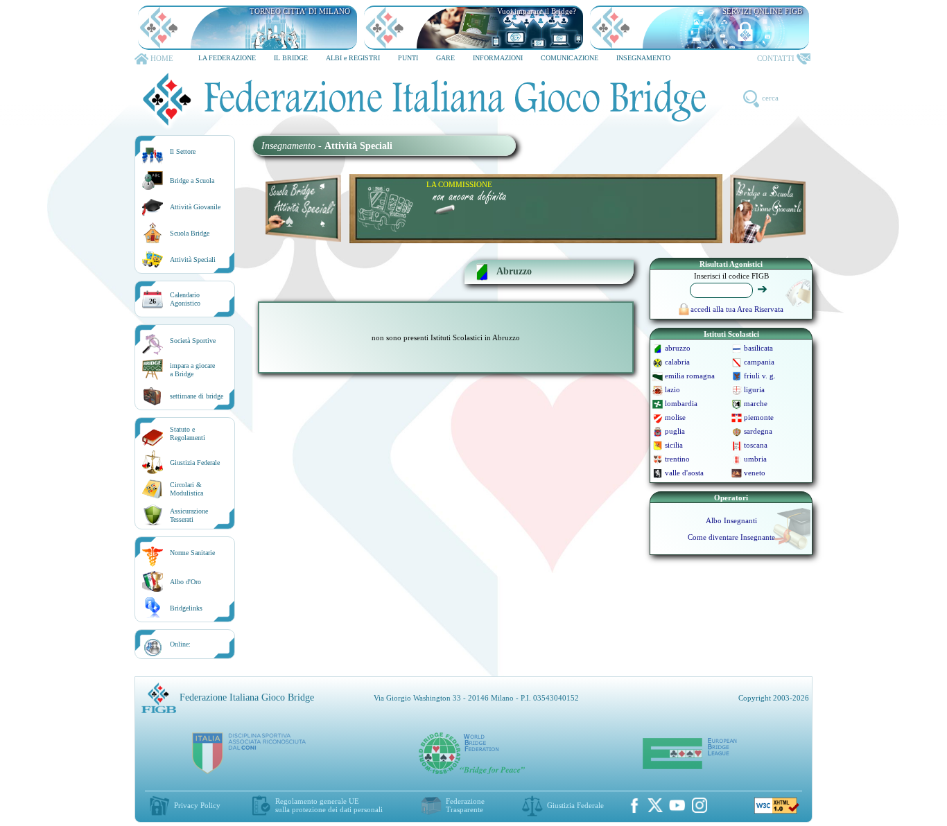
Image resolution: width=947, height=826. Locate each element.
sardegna (758, 431)
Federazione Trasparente (465, 805)
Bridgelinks (186, 608)
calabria (677, 362)
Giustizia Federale (195, 462)
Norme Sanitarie (192, 552)
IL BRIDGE (291, 58)
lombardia (681, 403)
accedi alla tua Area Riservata (736, 309)
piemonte (759, 417)
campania (759, 362)
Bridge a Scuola (192, 180)
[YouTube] (677, 805)
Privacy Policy (197, 805)
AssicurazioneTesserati (189, 515)
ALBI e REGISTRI (353, 58)
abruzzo (677, 348)
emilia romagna (690, 375)
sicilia (674, 445)
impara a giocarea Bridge (192, 370)
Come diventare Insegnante (731, 537)
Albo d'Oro (185, 582)
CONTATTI (775, 58)
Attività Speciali (193, 259)
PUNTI (408, 58)
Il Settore (183, 151)
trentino (677, 459)
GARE (445, 58)
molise (675, 417)
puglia (675, 431)
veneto (754, 472)
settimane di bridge (196, 396)
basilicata (758, 348)
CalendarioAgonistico (185, 299)
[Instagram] (699, 805)
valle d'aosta (684, 472)
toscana (755, 445)
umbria (755, 459)
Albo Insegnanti (731, 520)
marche (755, 403)
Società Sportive (193, 340)
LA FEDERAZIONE (227, 58)
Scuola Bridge (189, 233)
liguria (754, 389)
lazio (672, 389)
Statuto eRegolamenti (187, 433)
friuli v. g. (760, 375)
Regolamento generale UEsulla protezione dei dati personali (329, 805)
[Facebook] (634, 805)
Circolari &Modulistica (186, 489)
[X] (655, 805)
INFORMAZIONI (498, 58)
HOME (161, 58)
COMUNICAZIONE (569, 58)
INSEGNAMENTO (643, 58)
